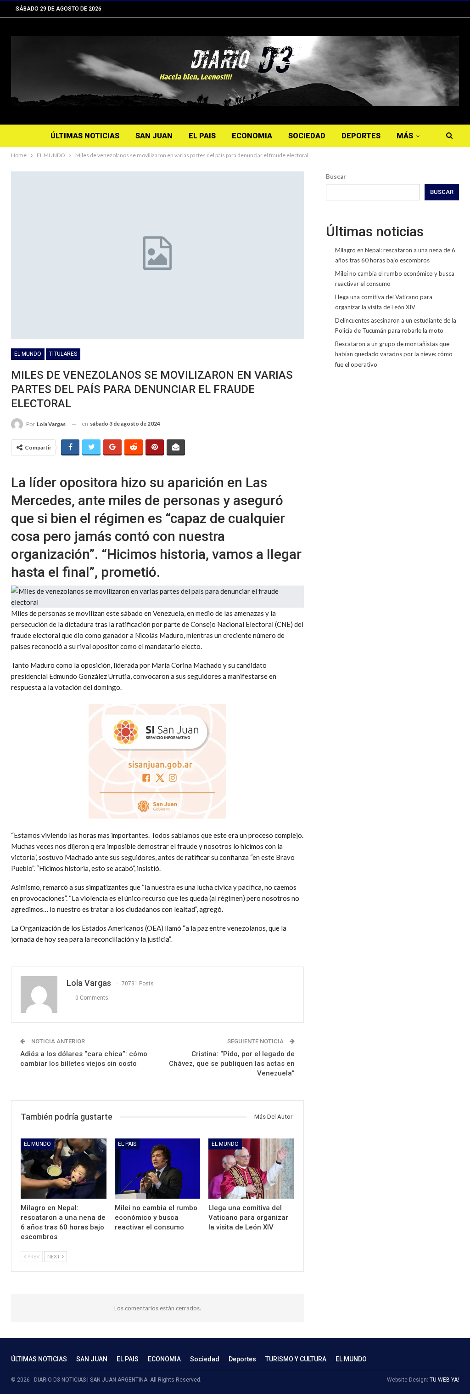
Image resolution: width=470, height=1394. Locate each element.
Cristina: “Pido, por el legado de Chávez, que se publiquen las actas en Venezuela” (232, 1063)
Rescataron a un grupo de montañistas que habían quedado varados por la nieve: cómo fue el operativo (394, 354)
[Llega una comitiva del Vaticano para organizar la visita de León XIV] (251, 1168)
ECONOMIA (252, 135)
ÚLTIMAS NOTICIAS (84, 135)
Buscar (336, 176)
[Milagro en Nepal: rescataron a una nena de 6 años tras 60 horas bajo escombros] (63, 1168)
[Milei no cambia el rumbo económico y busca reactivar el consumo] (158, 1168)
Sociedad (306, 135)
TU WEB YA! (444, 1380)
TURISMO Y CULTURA (295, 1359)
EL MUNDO (27, 354)
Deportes (360, 135)
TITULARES (63, 354)
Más (405, 135)
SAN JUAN (154, 135)
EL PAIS (202, 135)
